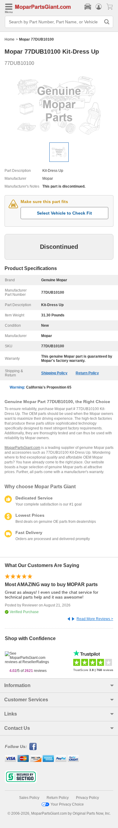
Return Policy (87, 373)
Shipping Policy (54, 373)
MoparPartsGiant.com (22, 448)
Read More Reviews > (95, 619)
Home (10, 39)
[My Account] (98, 6)
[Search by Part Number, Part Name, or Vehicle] (106, 21)
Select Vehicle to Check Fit (64, 213)
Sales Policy (29, 798)
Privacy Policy (87, 798)
